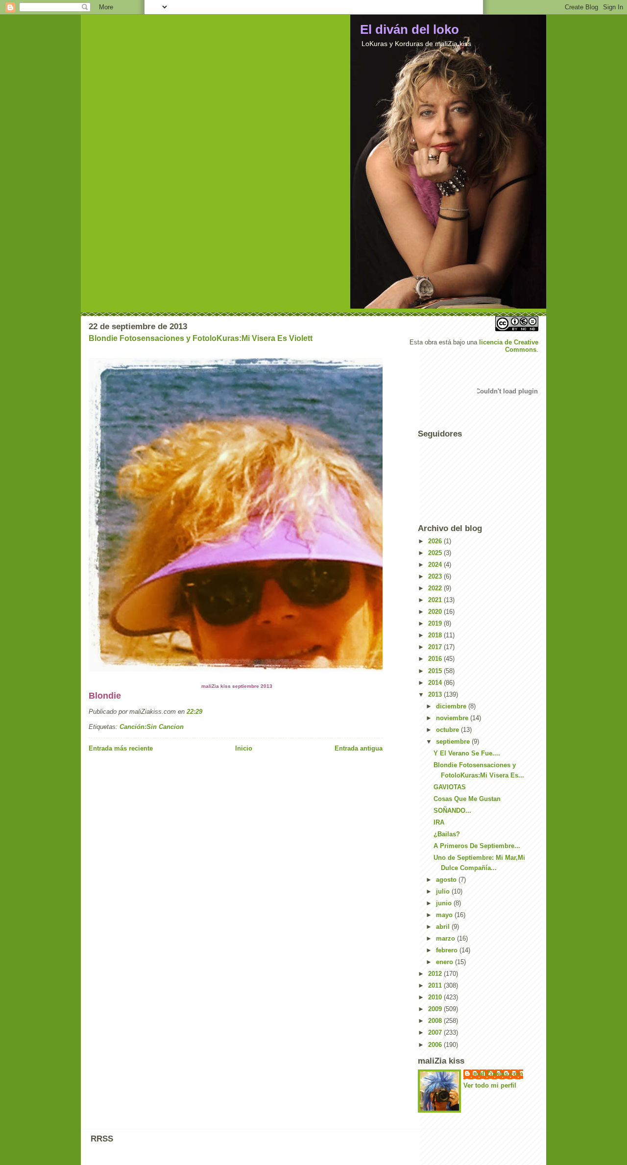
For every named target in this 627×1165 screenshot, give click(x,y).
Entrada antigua (359, 748)
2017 (436, 647)
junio (445, 903)
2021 (436, 600)
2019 (436, 623)
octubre (448, 729)
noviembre (453, 718)
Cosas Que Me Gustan (467, 798)
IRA (439, 822)
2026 (436, 541)
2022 (436, 588)
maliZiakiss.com (498, 1073)
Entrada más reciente (121, 748)
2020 (436, 611)
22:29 (194, 711)
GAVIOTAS (450, 787)
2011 (436, 985)
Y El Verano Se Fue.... (467, 753)
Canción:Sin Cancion (152, 726)
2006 (436, 1044)
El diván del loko (409, 29)
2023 (436, 576)
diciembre (452, 706)
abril (444, 926)
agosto (447, 879)
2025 (436, 553)
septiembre (454, 741)
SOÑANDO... (452, 810)
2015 (436, 671)
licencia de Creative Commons (508, 346)
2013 (436, 694)
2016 (436, 658)
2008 (436, 1020)
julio (444, 891)
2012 (436, 973)
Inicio (243, 748)
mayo (445, 915)
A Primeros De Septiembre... (477, 845)
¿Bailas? (447, 834)
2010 (436, 997)
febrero (447, 950)
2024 (436, 564)
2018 (436, 635)
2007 (436, 1032)
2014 (436, 682)
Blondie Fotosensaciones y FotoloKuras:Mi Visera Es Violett (201, 338)
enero (445, 962)
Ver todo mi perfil (489, 1085)
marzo (446, 938)
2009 (436, 1009)
